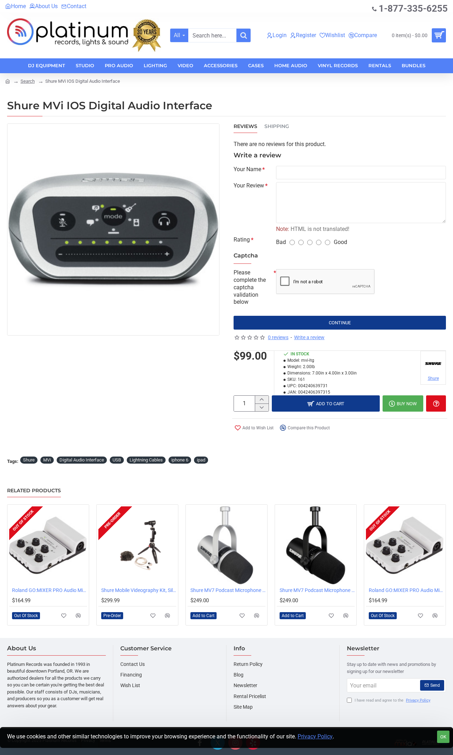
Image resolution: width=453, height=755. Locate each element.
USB (117, 460)
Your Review (249, 185)
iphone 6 (179, 460)
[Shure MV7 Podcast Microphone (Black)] (316, 545)
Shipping (276, 126)
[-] (262, 407)
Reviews (245, 126)
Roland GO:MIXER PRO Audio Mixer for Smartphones (49, 590)
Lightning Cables (146, 460)
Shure (29, 460)
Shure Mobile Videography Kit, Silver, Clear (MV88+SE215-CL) (138, 590)
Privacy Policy (315, 736)
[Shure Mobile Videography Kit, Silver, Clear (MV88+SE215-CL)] (137, 545)
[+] (262, 399)
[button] (64, 615)
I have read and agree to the (392, 700)
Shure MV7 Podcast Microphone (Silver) (227, 590)
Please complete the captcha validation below (250, 287)
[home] (7, 81)
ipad (201, 460)
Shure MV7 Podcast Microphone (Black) (317, 590)
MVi (47, 460)
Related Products (34, 491)
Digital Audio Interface (81, 460)
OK (443, 736)
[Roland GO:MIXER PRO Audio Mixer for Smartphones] (48, 545)
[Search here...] (243, 35)
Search (28, 81)
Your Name (247, 169)
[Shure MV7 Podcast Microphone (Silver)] (226, 545)
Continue (340, 322)
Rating (242, 239)
